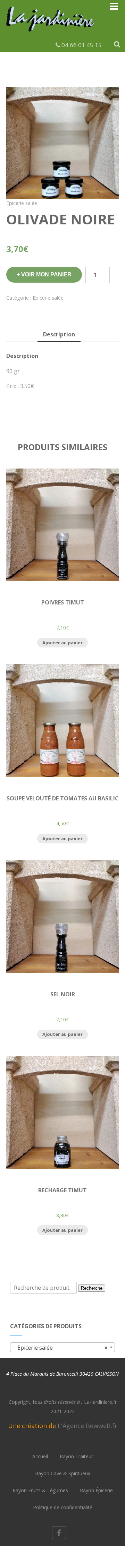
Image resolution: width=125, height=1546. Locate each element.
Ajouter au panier (62, 642)
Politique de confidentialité (62, 1507)
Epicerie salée (21, 203)
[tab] (59, 335)
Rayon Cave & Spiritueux (62, 1473)
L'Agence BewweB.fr (87, 1426)
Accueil (40, 1456)
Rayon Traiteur (76, 1456)
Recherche (91, 1288)
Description (59, 334)
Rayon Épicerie (96, 1490)
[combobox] (62, 1347)
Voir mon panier (46, 274)
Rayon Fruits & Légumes (40, 1490)
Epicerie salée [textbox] (60, 1347)
